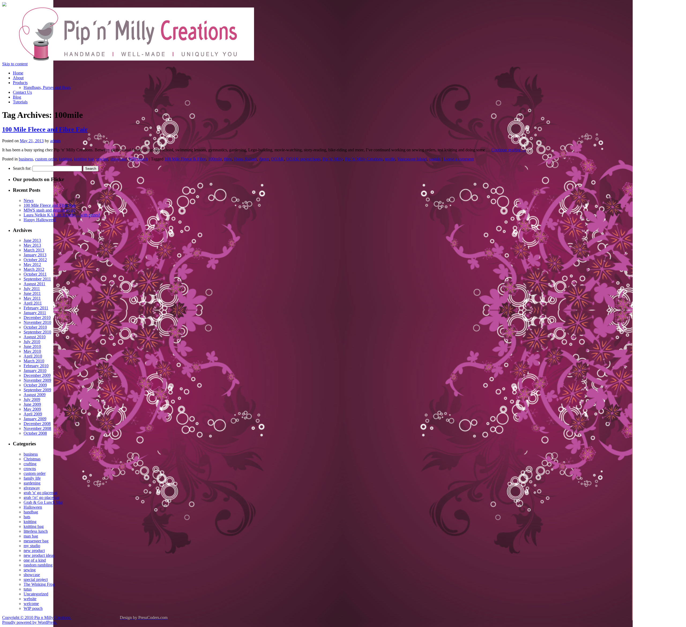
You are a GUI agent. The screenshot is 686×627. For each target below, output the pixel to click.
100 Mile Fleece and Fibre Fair (45, 129)
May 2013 (32, 245)
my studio (32, 545)
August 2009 (35, 394)
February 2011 (36, 308)
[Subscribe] (4, 5)
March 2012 (34, 269)
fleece (264, 159)
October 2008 (35, 433)
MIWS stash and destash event (49, 210)
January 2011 (35, 312)
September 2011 (37, 279)
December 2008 (37, 423)
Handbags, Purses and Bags (47, 87)
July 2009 (32, 399)
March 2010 (34, 361)
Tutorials (20, 102)
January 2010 (35, 370)
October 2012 (35, 259)
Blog (17, 97)
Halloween (33, 507)
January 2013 (35, 255)
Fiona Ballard (245, 159)
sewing (102, 159)
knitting (65, 159)
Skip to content (15, 64)
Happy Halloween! (40, 219)
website (30, 598)
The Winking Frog (39, 584)
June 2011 (32, 293)
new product (34, 550)
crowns (30, 468)
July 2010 (32, 341)
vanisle (435, 159)
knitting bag (84, 159)
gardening (32, 483)
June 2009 (32, 404)
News (28, 200)
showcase (118, 159)
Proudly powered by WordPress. (29, 622)
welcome (31, 603)
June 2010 (32, 346)
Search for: (22, 168)
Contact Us (22, 92)
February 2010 (36, 365)
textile (390, 159)
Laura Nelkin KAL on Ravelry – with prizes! (62, 215)
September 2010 (37, 332)
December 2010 (37, 317)
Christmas (32, 459)
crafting (30, 463)
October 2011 (35, 274)
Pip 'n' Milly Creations (364, 159)
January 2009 (35, 418)
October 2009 (35, 385)
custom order (46, 159)
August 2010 (35, 337)
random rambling (38, 565)
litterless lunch (36, 531)
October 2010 (35, 327)
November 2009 (37, 380)
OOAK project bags (303, 159)
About (18, 78)
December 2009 (37, 375)
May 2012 (32, 264)
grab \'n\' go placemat (41, 497)
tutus (28, 589)
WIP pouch (138, 159)
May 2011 (32, 298)
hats (27, 517)
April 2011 (33, 303)
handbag (31, 512)
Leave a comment (459, 159)
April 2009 (33, 414)
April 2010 (33, 356)
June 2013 (32, 240)
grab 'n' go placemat (40, 492)
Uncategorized (36, 594)
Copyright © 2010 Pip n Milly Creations (37, 617)
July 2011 (32, 288)
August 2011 (34, 283)
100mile (215, 159)
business (26, 159)
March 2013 (34, 250)
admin (55, 140)
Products (20, 82)
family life (32, 478)
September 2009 (37, 390)
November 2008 (37, 428)
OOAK (277, 159)
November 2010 (37, 322)
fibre (228, 159)
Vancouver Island (412, 159)
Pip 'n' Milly (333, 159)
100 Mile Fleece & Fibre (185, 159)
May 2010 (32, 351)
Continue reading (508, 150)
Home (18, 73)
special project (36, 579)
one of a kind (35, 560)
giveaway (32, 488)
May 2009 (32, 409)
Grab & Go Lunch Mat (43, 502)
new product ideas (39, 555)
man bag (31, 536)
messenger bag (36, 541)
